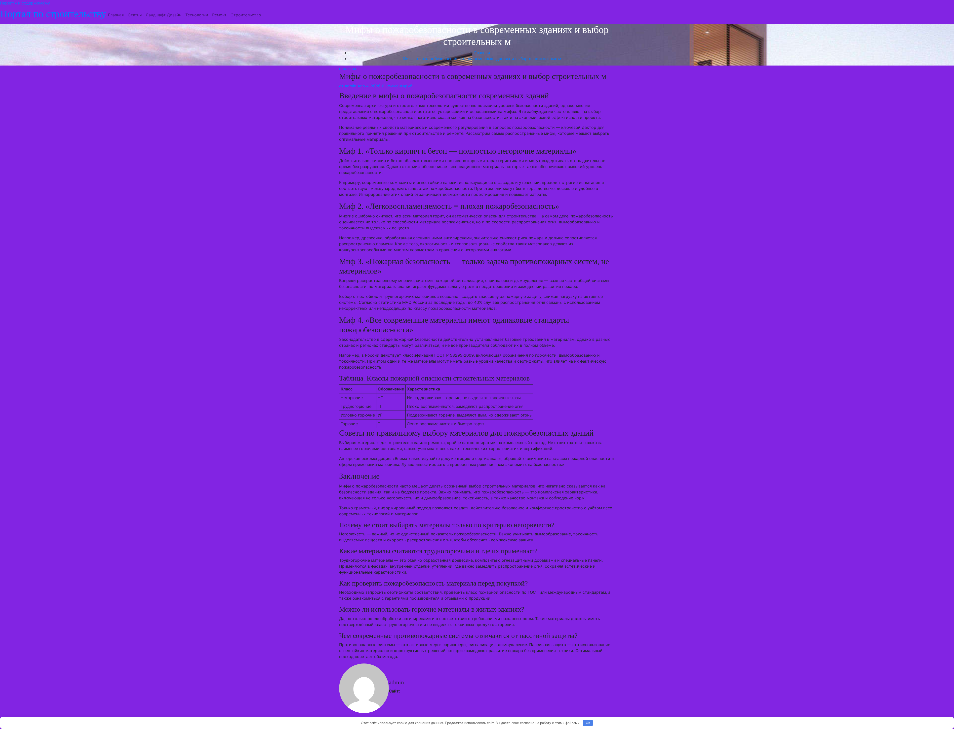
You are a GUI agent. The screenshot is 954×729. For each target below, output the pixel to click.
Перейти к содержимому (25, 2)
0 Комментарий (397, 85)
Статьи (135, 14)
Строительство (246, 14)
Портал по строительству (53, 13)
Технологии (196, 14)
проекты (347, 68)
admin (347, 85)
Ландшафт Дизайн (163, 14)
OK (588, 723)
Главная (116, 14)
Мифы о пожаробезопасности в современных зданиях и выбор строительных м (482, 58)
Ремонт (219, 14)
